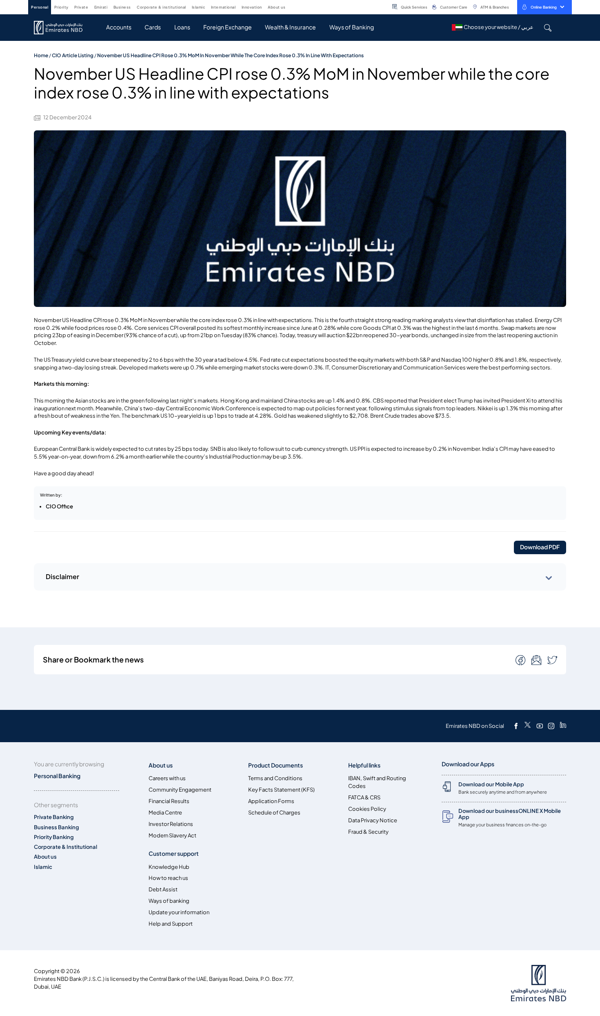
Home (41, 55)
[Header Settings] (291, 6)
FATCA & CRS (364, 797)
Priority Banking (54, 837)
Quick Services (414, 7)
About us (45, 857)
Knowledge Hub (169, 867)
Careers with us (167, 778)
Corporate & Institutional (65, 847)
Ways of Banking (351, 27)
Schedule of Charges (274, 813)
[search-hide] (547, 27)
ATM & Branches (494, 7)
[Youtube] (539, 725)
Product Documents (275, 765)
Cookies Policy (367, 809)
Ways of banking (169, 901)
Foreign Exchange (227, 27)
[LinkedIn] (563, 725)
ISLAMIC (198, 7)
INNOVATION (252, 7)
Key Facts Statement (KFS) (281, 790)
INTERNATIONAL (223, 7)
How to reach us (168, 878)
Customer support (174, 853)
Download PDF (540, 547)
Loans (182, 27)
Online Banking (544, 7)
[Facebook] (516, 725)
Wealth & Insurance (290, 27)
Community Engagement (180, 790)
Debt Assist (163, 889)
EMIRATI (101, 7)
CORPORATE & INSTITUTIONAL (161, 7)
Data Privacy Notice (372, 820)
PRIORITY (61, 7)
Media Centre (165, 813)
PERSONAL (39, 7)
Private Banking (54, 817)
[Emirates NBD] (62, 27)
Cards (152, 27)
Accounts (118, 27)
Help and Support (171, 924)
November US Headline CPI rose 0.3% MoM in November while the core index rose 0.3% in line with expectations (230, 55)
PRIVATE (81, 7)
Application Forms (271, 801)
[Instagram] (551, 725)
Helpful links (364, 765)
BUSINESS (122, 7)
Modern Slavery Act (172, 835)
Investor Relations (171, 824)
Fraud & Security (368, 832)
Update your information (179, 912)
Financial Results (169, 801)
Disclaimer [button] (62, 577)
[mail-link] (521, 659)
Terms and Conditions (275, 778)
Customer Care (453, 7)
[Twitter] (527, 725)
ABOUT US (276, 7)
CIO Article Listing (72, 55)
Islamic (43, 867)
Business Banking (56, 827)
